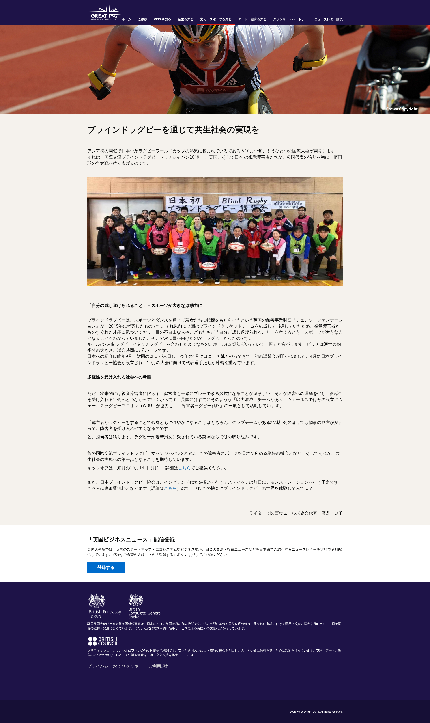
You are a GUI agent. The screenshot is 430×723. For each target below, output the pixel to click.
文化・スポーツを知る (216, 19)
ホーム (126, 19)
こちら (184, 468)
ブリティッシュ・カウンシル (107, 650)
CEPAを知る (162, 19)
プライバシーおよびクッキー (115, 666)
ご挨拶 (142, 19)
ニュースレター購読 (328, 19)
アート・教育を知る (252, 19)
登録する (105, 567)
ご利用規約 (159, 666)
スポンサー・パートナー (290, 19)
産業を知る (186, 19)
